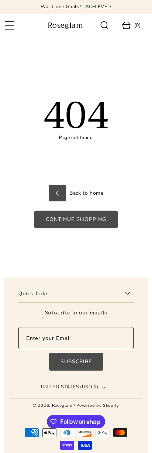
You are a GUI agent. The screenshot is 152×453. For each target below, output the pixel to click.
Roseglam (62, 405)
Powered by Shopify (97, 405)
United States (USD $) (69, 387)
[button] (9, 25)
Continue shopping (76, 219)
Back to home (86, 193)
